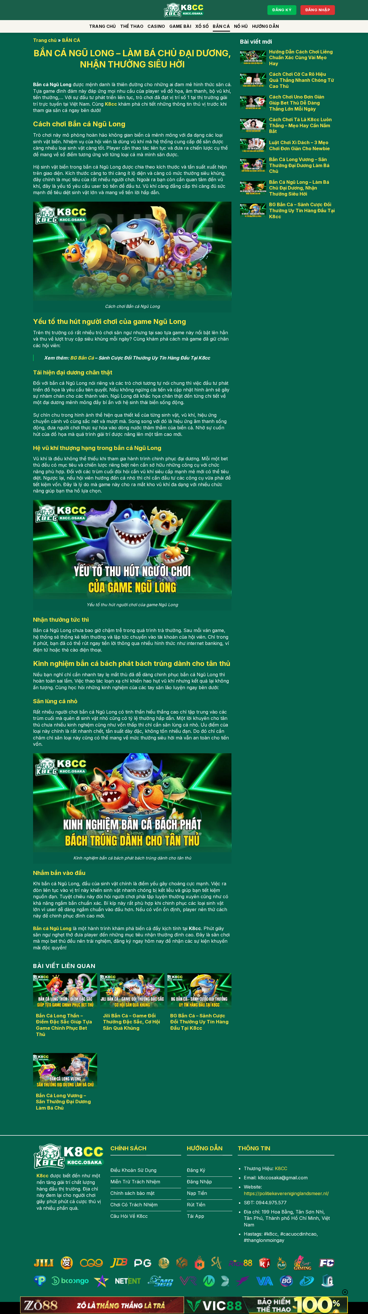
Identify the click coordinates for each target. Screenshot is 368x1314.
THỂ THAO (131, 26)
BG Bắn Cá (82, 358)
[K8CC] (184, 10)
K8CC (281, 1168)
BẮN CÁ (221, 26)
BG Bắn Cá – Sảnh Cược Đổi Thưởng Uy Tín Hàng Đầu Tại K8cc (199, 1022)
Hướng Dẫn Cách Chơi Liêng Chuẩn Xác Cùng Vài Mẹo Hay (301, 57)
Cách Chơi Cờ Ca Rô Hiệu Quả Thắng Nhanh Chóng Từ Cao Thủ (301, 80)
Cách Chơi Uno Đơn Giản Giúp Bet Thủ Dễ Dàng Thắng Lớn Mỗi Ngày (296, 103)
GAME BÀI (180, 26)
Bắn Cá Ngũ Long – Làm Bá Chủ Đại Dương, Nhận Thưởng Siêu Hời (299, 188)
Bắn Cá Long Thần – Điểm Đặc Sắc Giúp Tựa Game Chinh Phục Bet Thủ (64, 1025)
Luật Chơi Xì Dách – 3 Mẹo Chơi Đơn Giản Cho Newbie (299, 145)
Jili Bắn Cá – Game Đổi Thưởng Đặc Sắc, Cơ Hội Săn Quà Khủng (131, 1022)
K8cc (111, 104)
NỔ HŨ (241, 26)
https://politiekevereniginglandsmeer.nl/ (286, 1193)
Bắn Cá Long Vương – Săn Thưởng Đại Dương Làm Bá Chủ (63, 1102)
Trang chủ (102, 26)
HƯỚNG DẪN (265, 26)
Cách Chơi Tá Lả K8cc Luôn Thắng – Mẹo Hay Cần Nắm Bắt (300, 125)
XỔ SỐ (202, 26)
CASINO (156, 26)
